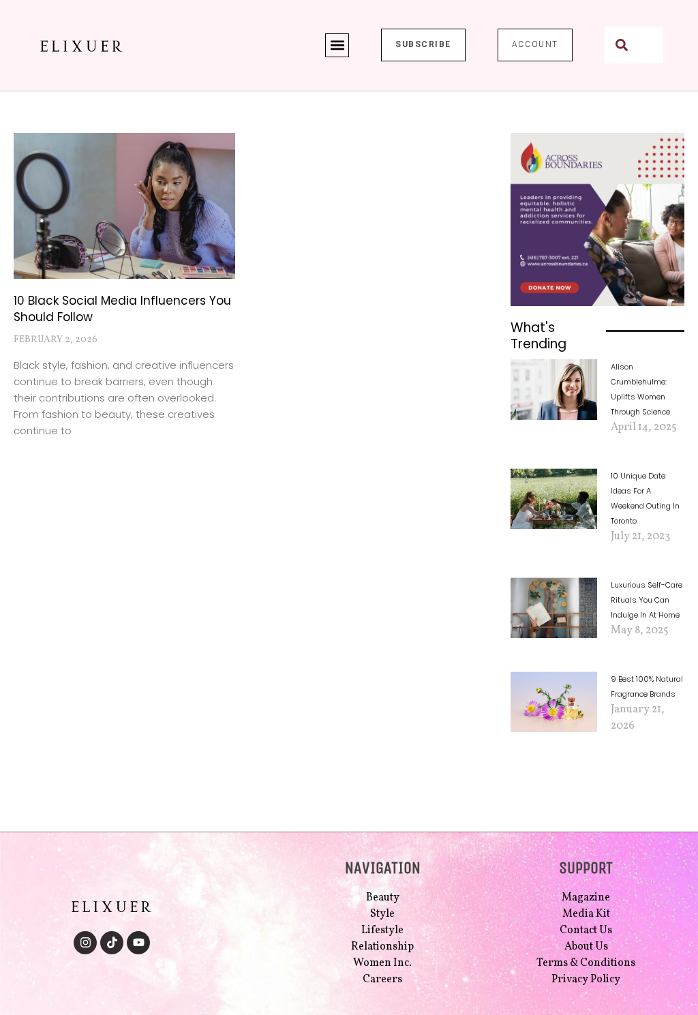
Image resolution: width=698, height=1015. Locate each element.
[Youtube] (138, 942)
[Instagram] (85, 942)
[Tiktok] (111, 942)
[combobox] (634, 45)
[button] (337, 45)
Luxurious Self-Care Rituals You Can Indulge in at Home (646, 599)
